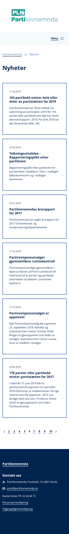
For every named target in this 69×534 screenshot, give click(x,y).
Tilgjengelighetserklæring (17, 509)
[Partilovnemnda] (34, 16)
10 (50, 431)
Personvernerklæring (15, 502)
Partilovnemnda (12, 54)
